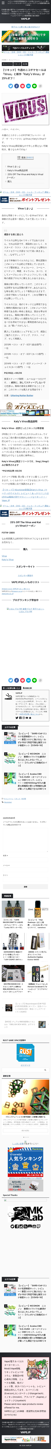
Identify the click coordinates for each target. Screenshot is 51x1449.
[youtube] (27, 718)
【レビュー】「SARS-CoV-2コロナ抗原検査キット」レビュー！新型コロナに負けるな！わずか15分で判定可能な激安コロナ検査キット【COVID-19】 (32, 739)
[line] (34, 86)
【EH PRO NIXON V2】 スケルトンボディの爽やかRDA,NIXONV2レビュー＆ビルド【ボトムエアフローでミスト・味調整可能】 (13, 989)
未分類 (23, 799)
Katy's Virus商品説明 (17, 170)
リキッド (17, 799)
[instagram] (24, 718)
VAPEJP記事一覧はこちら (29, 714)
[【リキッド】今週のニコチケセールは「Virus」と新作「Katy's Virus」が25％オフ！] (28, 86)
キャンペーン (8, 799)
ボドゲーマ (25, 1065)
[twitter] (10, 86)
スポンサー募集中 (25, 575)
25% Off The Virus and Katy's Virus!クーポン (25, 176)
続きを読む (25, 1130)
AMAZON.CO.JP (8, 594)
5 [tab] (28, 1137)
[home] (30, 718)
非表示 (30, 157)
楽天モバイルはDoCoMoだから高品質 (25, 1178)
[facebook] (16, 86)
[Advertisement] (25, 645)
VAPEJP (25, 18)
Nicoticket (8, 802)
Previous (4, 1106)
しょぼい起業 (18, 1143)
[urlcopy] (40, 86)
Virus (4, 556)
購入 (9, 181)
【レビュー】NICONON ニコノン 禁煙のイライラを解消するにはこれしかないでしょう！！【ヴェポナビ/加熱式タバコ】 (32, 760)
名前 (5, 855)
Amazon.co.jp (17, 591)
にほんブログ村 (25, 611)
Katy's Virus (8, 559)
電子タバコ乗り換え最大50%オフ (25, 27)
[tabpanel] (25, 1107)
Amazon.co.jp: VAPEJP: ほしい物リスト (16, 589)
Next (47, 1106)
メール (6, 865)
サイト (5, 875)
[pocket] (22, 86)
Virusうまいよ (14, 166)
